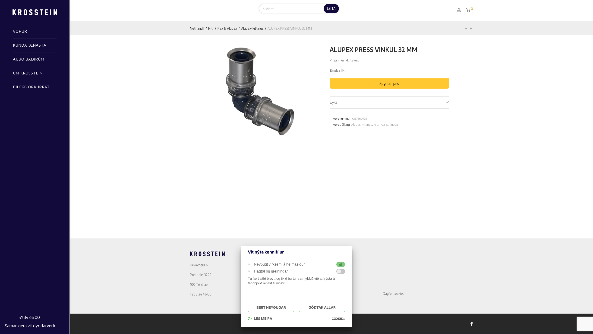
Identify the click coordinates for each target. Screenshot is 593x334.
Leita (331, 8)
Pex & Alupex (227, 28)
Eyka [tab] (334, 102)
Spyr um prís (389, 83)
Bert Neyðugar (271, 307)
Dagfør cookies (393, 293)
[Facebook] (471, 324)
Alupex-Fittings (252, 28)
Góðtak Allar (322, 307)
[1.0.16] (338, 318)
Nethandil (197, 28)
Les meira (263, 318)
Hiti (210, 28)
